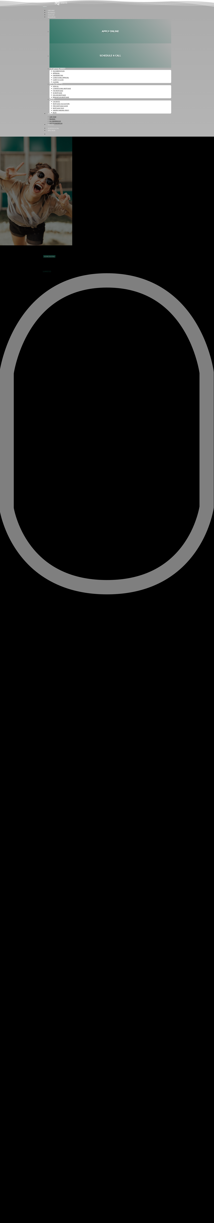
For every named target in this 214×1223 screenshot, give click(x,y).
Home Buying (49, 256)
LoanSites (47, 271)
